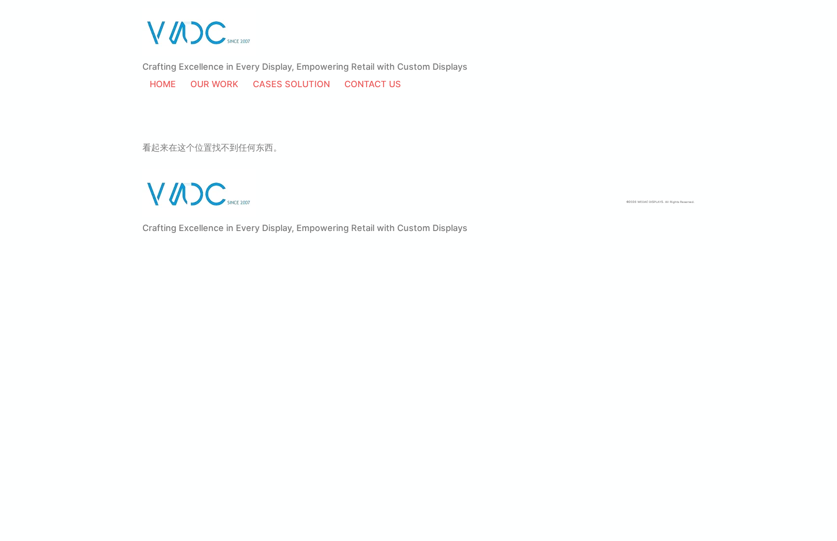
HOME (163, 84)
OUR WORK (214, 84)
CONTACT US (372, 84)
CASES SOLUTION (291, 84)
